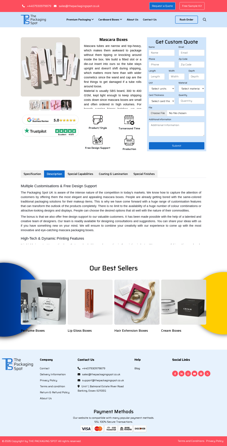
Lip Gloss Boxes (80, 330)
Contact (45, 368)
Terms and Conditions (191, 441)
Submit (176, 146)
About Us (132, 19)
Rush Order (186, 19)
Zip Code (183, 59)
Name (152, 47)
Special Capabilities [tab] (80, 174)
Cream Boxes (171, 330)
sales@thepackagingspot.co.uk (79, 6)
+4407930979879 (39, 6)
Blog (137, 368)
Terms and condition (52, 386)
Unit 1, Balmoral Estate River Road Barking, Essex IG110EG (101, 388)
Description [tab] (54, 174)
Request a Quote (162, 6)
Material (183, 83)
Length (152, 71)
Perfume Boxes (33, 330)
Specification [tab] (32, 174)
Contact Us (150, 19)
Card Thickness (156, 95)
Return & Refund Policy (54, 392)
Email (181, 47)
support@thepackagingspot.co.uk (102, 380)
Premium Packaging (78, 19)
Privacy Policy (48, 380)
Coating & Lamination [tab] (113, 174)
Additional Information (160, 119)
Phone (152, 59)
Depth (192, 71)
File (150, 107)
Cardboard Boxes (109, 19)
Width (172, 71)
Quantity (183, 95)
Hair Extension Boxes (131, 330)
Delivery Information (53, 374)
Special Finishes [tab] (144, 174)
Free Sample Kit (192, 6)
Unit (151, 83)
